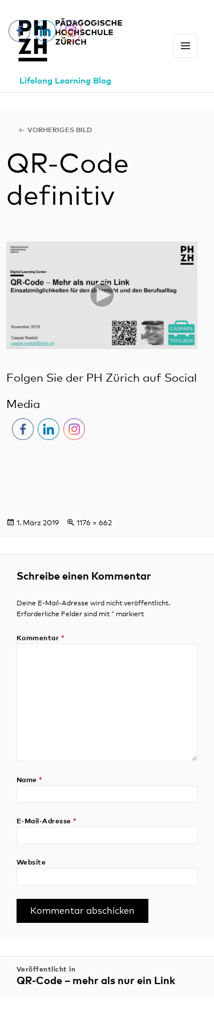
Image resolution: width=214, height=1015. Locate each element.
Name (30, 780)
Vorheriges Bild (59, 130)
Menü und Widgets (185, 57)
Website (31, 862)
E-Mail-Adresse (47, 821)
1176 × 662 (94, 523)
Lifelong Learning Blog (65, 81)
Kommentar (40, 638)
